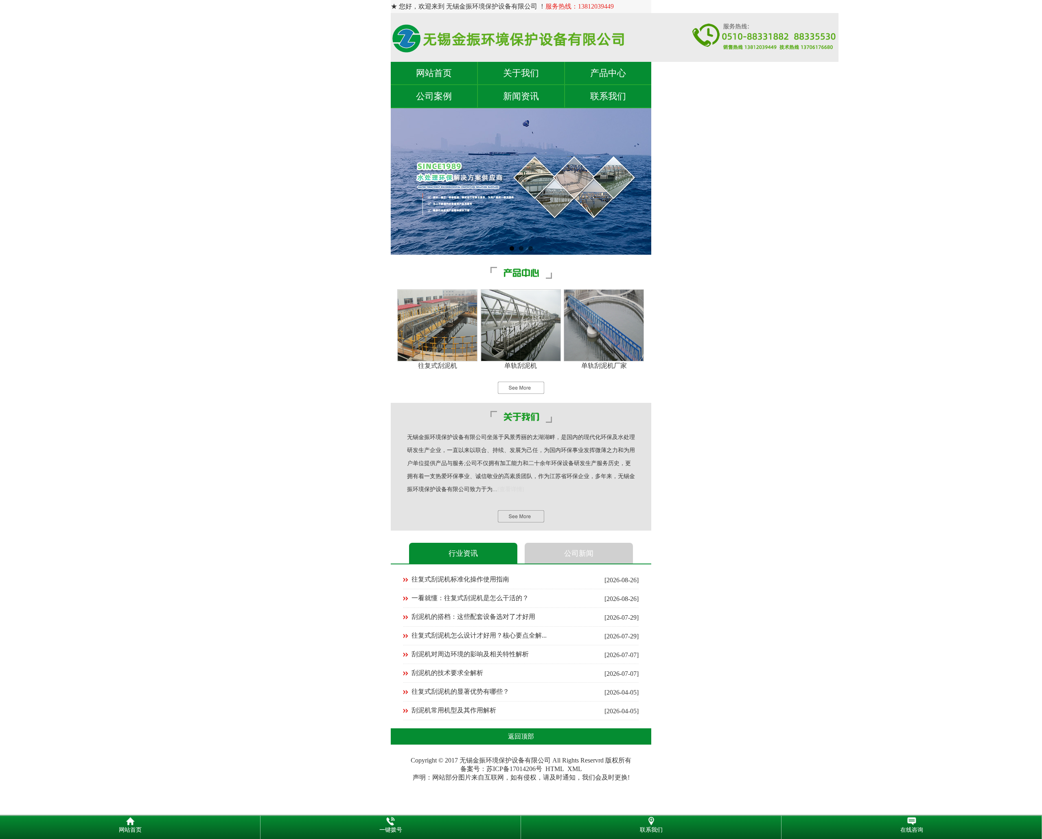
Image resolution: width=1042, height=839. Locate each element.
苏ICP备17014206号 (514, 768)
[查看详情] (510, 489)
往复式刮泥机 (437, 365)
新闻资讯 (521, 96)
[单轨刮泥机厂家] (604, 359)
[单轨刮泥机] (521, 359)
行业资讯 (463, 553)
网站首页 (434, 73)
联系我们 (608, 96)
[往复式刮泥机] (437, 359)
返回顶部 (521, 736)
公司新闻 (578, 553)
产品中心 (608, 73)
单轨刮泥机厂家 (604, 365)
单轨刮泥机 (520, 365)
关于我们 (521, 73)
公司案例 (434, 96)
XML (574, 768)
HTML (554, 768)
